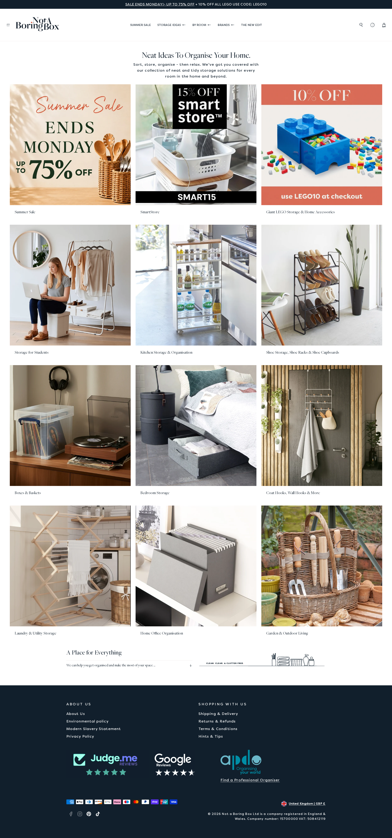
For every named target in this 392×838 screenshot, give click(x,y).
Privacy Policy (80, 736)
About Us (75, 713)
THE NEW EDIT (251, 25)
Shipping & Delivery (218, 713)
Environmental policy (87, 721)
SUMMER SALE (140, 25)
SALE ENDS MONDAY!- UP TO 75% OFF (160, 4)
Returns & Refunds (217, 721)
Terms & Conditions (217, 728)
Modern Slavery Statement (93, 728)
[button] (8, 25)
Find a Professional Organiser (250, 780)
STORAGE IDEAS (169, 25)
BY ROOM (199, 25)
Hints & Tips (210, 736)
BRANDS (224, 25)
